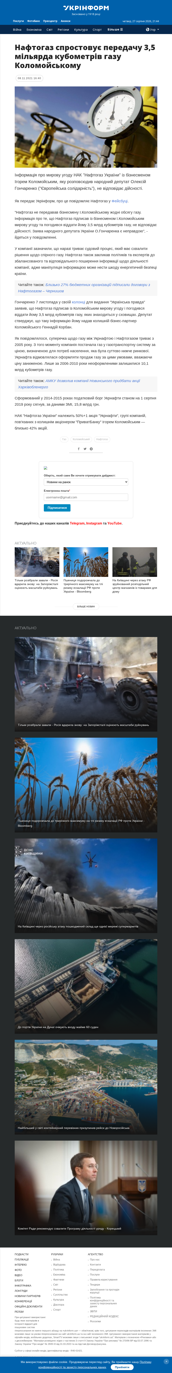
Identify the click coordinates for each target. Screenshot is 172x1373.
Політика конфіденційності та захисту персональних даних (103, 1302)
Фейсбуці (120, 201)
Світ (50, 30)
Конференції (23, 1301)
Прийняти (122, 1367)
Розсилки (95, 1321)
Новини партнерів (27, 1296)
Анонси (65, 21)
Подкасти (22, 1254)
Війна (17, 30)
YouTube (114, 523)
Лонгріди (21, 1290)
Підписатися (57, 507)
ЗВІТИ (93, 1311)
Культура (81, 30)
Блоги (19, 1280)
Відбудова (59, 1264)
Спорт (97, 30)
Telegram (77, 523)
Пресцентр (50, 21)
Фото (18, 1270)
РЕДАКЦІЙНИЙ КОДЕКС (104, 1316)
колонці (78, 302)
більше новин (86, 606)
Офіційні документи (28, 1306)
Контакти (95, 1264)
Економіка (34, 30)
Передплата (97, 1269)
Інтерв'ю (21, 1264)
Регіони (63, 30)
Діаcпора (58, 1304)
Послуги (18, 21)
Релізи (19, 1311)
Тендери (95, 1284)
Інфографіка (23, 1285)
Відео (18, 1275)
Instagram (94, 523)
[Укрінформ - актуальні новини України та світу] (86, 7)
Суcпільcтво (60, 1294)
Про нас (95, 1259)
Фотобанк (33, 21)
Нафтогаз (102, 439)
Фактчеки (58, 1279)
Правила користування (103, 1279)
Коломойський (81, 439)
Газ (64, 439)
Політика (58, 1269)
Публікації (22, 1259)
